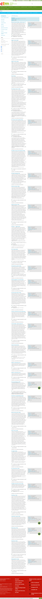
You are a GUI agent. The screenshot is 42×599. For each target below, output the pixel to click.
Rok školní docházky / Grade (5, 44)
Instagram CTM (34, 587)
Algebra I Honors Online (14, 40)
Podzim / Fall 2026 (3, 42)
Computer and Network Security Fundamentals (18, 311)
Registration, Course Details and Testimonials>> (17, 38)
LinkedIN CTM (34, 589)
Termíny (2, 39)
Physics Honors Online (14, 430)
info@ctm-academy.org (2, 580)
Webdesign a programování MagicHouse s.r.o (5, 592)
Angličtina (2, 24)
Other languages (20, 0)
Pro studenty (35, 12)
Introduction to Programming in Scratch (17, 395)
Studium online (3, 12)
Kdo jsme (17, 579)
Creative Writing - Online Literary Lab (17, 323)
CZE (14, 0)
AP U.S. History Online (14, 249)
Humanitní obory (3, 22)
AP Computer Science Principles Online (17, 119)
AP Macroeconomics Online (15, 186)
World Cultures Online (14, 527)
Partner (2, 53)
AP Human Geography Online (15, 173)
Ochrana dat (5, 591)
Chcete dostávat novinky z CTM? (36, 594)
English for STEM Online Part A (16, 362)
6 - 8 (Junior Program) (4, 45)
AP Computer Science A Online (15, 88)
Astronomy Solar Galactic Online (16, 292)
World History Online (14, 540)
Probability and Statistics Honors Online (17, 483)
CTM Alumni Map (3, 9)
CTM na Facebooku (35, 582)
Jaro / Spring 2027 (3, 40)
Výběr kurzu (9, 12)
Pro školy (17, 585)
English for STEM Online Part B (15, 372)
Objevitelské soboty (19, 580)
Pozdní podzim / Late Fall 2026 (5, 41)
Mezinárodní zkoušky (19, 584)
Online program (18, 582)
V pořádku (40, 598)
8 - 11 (2, 47)
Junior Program (14, 12)
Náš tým (31, 12)
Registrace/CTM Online (20, 590)
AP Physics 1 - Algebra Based (15, 226)
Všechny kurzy (3, 35)
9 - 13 (2, 49)
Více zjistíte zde (31, 598)
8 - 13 (2, 48)
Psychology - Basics (14, 495)
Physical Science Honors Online (16, 412)
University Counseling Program (4, 33)
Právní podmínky (2, 591)
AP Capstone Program (4, 29)
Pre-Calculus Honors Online (15, 468)
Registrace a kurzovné (25, 12)
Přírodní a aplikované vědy (4, 17)
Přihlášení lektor (27, 0)
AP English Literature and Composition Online (18, 150)
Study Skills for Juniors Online (15, 516)
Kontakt (7, 9)
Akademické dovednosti (4, 27)
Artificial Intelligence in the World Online (17, 279)
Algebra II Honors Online (15, 61)
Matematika (2, 19)
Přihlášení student (36, 0)
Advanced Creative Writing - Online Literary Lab (18, 22)
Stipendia (19, 12)
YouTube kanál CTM (35, 585)
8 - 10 (2, 46)
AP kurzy (2, 31)
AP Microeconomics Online (15, 204)
